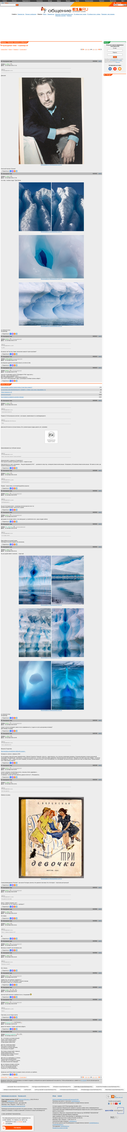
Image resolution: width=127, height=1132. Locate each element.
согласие (19, 1122)
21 (93, 49)
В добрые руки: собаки (93, 14)
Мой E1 (106, 42)
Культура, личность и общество (17, 42)
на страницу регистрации (116, 60)
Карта (44, 14)
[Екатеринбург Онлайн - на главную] (80, 12)
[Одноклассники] (14, 171)
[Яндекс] (115, 68)
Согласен (17, 1128)
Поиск (10, 49)
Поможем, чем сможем (107, 14)
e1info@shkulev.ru (94, 1123)
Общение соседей (60, 15)
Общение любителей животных (64, 14)
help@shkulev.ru (75, 1101)
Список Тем (4, 49)
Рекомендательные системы (60, 1128)
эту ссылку (83, 1080)
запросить (117, 62)
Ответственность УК (6, 392)
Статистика (23, 49)
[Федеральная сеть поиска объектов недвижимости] (114, 1117)
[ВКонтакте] (10, 171)
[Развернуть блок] (105, 75)
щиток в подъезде (6, 394)
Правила (15, 49)
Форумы (3, 42)
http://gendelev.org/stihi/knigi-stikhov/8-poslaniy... (13, 751)
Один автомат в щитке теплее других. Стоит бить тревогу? (16, 387)
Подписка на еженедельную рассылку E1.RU (13, 1106)
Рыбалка (69, 15)
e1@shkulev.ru (73, 1121)
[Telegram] (16, 171)
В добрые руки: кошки (80, 14)
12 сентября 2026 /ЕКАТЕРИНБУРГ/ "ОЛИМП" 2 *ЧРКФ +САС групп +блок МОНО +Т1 (23, 389)
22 (96, 49)
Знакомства (21, 14)
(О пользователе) (17, 339)
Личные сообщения (30, 14)
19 (88, 49)
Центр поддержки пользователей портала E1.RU (66, 1099)
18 (86, 49)
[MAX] (12, 171)
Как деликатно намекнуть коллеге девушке (12, 397)
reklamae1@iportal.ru (24, 1099)
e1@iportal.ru (10, 1101)
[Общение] (43, 12)
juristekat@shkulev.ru (58, 1124)
